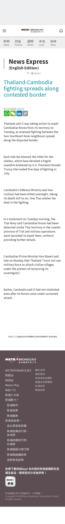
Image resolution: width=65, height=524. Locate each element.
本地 (42, 43)
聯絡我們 (40, 390)
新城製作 (12, 405)
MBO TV (10, 390)
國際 (30, 43)
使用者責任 (53, 336)
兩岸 (53, 43)
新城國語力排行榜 (18, 449)
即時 (6, 43)
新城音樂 (12, 410)
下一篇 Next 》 (34, 73)
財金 (18, 43)
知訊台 (9, 380)
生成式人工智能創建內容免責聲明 (21, 336)
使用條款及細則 (43, 378)
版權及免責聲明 (43, 382)
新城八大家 (12, 395)
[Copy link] (25, 113)
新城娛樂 (12, 416)
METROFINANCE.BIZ (18, 370)
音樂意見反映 (15, 460)
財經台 (9, 375)
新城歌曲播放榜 (16, 454)
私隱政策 (40, 386)
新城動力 (10, 400)
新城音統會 (12, 420)
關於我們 (40, 370)
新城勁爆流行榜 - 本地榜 (17, 433)
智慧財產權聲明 (41, 336)
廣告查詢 (40, 374)
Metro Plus (12, 385)
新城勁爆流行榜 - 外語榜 (17, 442)
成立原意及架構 (16, 426)
